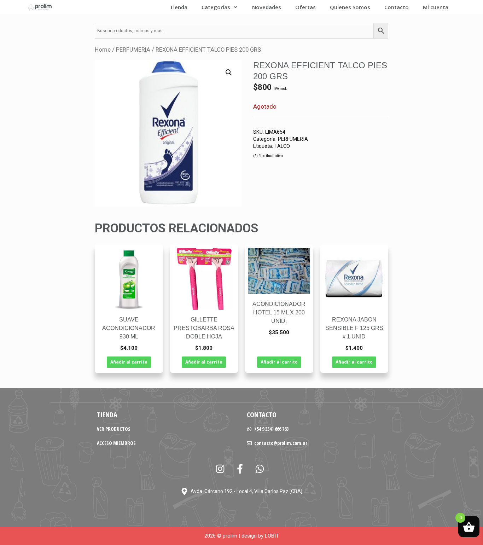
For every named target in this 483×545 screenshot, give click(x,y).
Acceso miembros (116, 443)
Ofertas (305, 7)
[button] (228, 72)
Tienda (178, 7)
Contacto (396, 7)
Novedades (266, 7)
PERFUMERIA (133, 49)
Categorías (216, 7)
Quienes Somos (350, 7)
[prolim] (40, 7)
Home (103, 49)
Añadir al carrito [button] (128, 362)
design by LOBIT (260, 536)
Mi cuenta (435, 7)
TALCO (282, 146)
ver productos (113, 428)
